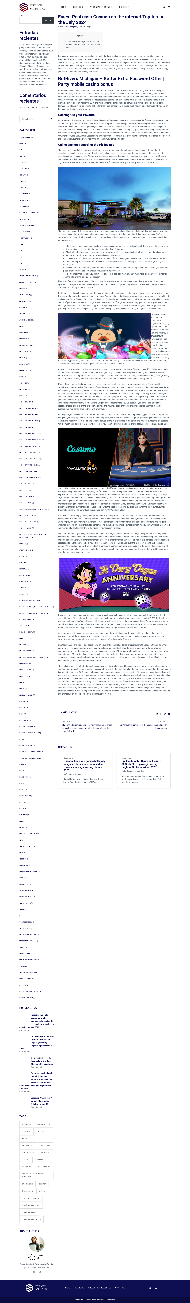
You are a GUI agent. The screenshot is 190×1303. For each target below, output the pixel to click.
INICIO (67, 1288)
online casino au (25, 745)
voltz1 (22, 947)
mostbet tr (23, 676)
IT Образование (25, 619)
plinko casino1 (25, 796)
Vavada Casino (45, 1152)
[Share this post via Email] (169, 714)
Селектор (42, 1184)
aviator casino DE (26, 320)
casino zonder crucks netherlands (33, 509)
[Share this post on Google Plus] (161, 714)
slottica (22, 859)
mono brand (24, 663)
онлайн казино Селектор (31, 1219)
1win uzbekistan (25, 225)
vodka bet (25, 1159)
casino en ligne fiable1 (28, 414)
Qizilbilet (23, 808)
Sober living (24, 865)
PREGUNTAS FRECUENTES (99, 1288)
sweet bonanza (25, 890)
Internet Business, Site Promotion (32, 613)
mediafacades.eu (25, 651)
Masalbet (23, 645)
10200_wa (22, 175)
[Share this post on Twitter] (157, 714)
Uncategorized (25, 922)
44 (20, 257)
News (21, 714)
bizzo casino (24, 351)
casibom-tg (23, 389)
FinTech (22, 556)
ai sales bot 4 (24, 295)
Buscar (22, 15)
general (22, 594)
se (20, 840)
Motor (22, 689)
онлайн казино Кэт (29, 1212)
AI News (22, 288)
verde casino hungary (28, 935)
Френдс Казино (27, 1191)
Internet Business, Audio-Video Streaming (35, 607)
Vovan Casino (24, 953)
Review (21, 827)
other (21, 764)
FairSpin (22, 544)
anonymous (24, 301)
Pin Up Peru (23, 777)
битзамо (42, 1191)
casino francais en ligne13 (29, 459)
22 (20, 251)
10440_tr (22, 181)
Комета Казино (25, 979)
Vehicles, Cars (24, 928)
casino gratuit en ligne (28, 465)
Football (22, 569)
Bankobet (23, 326)
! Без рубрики (24, 137)
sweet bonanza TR (26, 897)
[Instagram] (34, 1272)
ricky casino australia (28, 834)
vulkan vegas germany (28, 960)
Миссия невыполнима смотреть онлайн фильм (34, 1175)
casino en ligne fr (26, 427)
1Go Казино (26, 1124)
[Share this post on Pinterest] (165, 714)
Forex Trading (24, 575)
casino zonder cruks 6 (28, 522)
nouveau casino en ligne (28, 726)
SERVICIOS (79, 1288)
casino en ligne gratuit (28, 446)
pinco (21, 783)
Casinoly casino (25, 528)
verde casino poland (27, 941)
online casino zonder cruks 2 (30, 758)
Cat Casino (40, 1131)
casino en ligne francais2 (29, 433)
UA (20, 916)
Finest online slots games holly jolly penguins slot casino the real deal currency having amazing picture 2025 (84, 765)
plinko (22, 790)
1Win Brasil (23, 194)
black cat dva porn (43, 1124)
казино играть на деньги (31, 1198)
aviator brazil (24, 314)
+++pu (21, 143)
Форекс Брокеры (26, 998)
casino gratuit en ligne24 (29, 478)
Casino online (24, 490)
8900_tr (22, 269)
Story (21, 878)
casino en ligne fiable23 (28, 421)
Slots (21, 853)
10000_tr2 (22, 169)
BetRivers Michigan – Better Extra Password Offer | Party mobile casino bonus (83, 44)
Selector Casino (28, 1152)
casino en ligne (25, 402)
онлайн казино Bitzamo (31, 1205)
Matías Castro (63, 27)
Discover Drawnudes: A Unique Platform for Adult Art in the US (41, 1101)
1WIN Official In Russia (27, 213)
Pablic (21, 771)
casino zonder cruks (27, 515)
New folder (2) (24, 708)
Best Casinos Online (27, 345)
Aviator (22, 307)
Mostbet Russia (25, 670)
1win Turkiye (24, 219)
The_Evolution (25, 903)
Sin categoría (87, 27)
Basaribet (23, 333)
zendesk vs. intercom (27, 972)
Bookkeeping (24, 370)
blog (21, 358)
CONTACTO (120, 1288)
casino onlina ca (25, 484)
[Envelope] (40, 1272)
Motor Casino (45, 1145)
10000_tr (22, 162)
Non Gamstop (24, 720)
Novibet (22, 739)
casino (22, 396)
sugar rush (23, 884)
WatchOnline (24, 966)
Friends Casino (27, 1138)
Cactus (22, 377)
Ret (20, 821)
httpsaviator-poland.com (29, 600)
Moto (21, 682)
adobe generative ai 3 (27, 276)
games (21, 588)
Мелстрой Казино (43, 1167)
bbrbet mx (23, 339)
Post (21, 802)
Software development (28, 871)
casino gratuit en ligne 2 (29, 471)
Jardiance (23, 626)
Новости (22, 985)
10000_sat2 (23, 156)
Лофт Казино (26, 1167)
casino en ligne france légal (30, 440)
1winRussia (23, 232)
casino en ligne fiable (27, 408)
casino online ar (25, 496)
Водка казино (40, 1159)
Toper (21, 909)
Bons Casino (26, 1131)
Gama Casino (24, 581)
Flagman (22, 563)
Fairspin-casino (25, 550)
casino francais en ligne (28, 452)
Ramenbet (23, 815)
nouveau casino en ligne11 (29, 733)
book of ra (23, 364)
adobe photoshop (26, 282)
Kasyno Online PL (26, 632)
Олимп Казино (27, 1184)
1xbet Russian (24, 238)
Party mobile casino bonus (117, 296)
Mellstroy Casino (28, 1145)
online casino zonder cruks (30, 752)
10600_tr (22, 187)
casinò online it (25, 503)
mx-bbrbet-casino (26, 695)
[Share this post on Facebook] (153, 714)
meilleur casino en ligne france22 (32, 657)
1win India (23, 206)
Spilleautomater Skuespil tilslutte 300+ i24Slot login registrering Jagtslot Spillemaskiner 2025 (141, 764)
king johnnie (24, 638)
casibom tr (23, 383)
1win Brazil (23, 200)
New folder (23, 701)
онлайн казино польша (29, 991)
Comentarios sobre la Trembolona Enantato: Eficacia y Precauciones (42, 1061)
